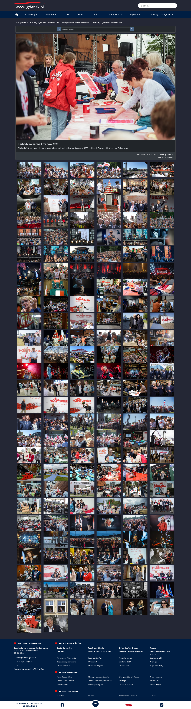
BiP (17, 665)
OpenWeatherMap (37, 669)
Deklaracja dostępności (24, 661)
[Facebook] (62, 705)
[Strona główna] (17, 14)
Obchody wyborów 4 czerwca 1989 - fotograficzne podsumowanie (59, 22)
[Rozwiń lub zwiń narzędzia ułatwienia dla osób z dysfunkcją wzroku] (162, 705)
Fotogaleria (20, 22)
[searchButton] (132, 29)
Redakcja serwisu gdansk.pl (26, 657)
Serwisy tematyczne (161, 14)
